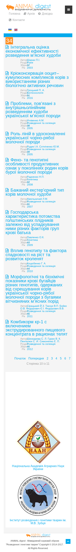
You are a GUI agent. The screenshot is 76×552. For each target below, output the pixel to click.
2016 (30, 97)
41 (28, 204)
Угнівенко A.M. (35, 120)
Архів (31, 13)
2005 (30, 128)
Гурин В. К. (54, 338)
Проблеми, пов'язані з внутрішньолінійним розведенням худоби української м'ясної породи (33, 109)
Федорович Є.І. (35, 308)
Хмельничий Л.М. (37, 198)
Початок (20, 358)
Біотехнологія (35, 92)
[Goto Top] (68, 541)
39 (28, 151)
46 (28, 346)
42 (28, 181)
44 (28, 268)
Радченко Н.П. (35, 176)
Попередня (36, 358)
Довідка (47, 13)
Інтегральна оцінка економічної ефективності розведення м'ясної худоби (33, 51)
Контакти (19, 20)
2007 (30, 206)
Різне (30, 62)
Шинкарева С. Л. (37, 338)
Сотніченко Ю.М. (49, 146)
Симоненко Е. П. (50, 341)
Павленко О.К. (35, 237)
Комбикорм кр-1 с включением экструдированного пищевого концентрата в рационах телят (37, 327)
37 (28, 65)
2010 (30, 271)
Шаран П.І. (33, 59)
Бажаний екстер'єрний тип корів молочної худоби (35, 192)
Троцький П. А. (36, 90)
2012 (30, 349)
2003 (30, 67)
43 (28, 242)
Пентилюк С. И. (29, 341)
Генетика (32, 179)
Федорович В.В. (54, 308)
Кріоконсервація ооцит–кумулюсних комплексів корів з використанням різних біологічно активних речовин (37, 79)
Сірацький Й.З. (36, 305)
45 (28, 313)
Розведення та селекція (41, 122)
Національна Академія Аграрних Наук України (38, 467)
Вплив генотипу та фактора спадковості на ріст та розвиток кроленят (36, 254)
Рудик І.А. (33, 146)
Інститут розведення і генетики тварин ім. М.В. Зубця (38, 522)
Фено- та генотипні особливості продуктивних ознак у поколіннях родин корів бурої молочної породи (37, 166)
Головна (14, 13)
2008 (30, 184)
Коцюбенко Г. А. (36, 263)
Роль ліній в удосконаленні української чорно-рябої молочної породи (35, 137)
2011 (30, 316)
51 (28, 95)
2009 (30, 245)
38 (28, 125)
